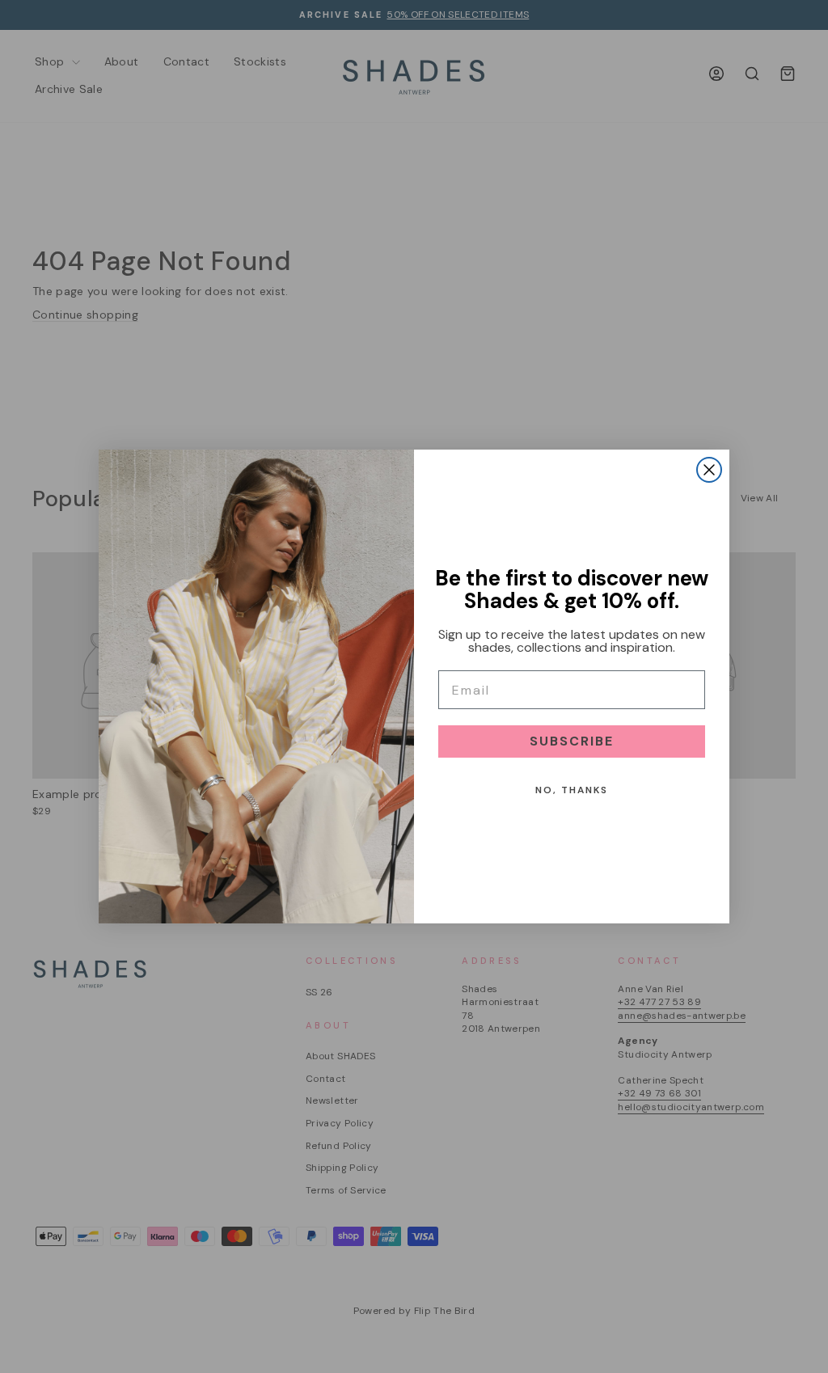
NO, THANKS (571, 790)
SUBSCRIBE (572, 741)
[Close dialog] (709, 470)
